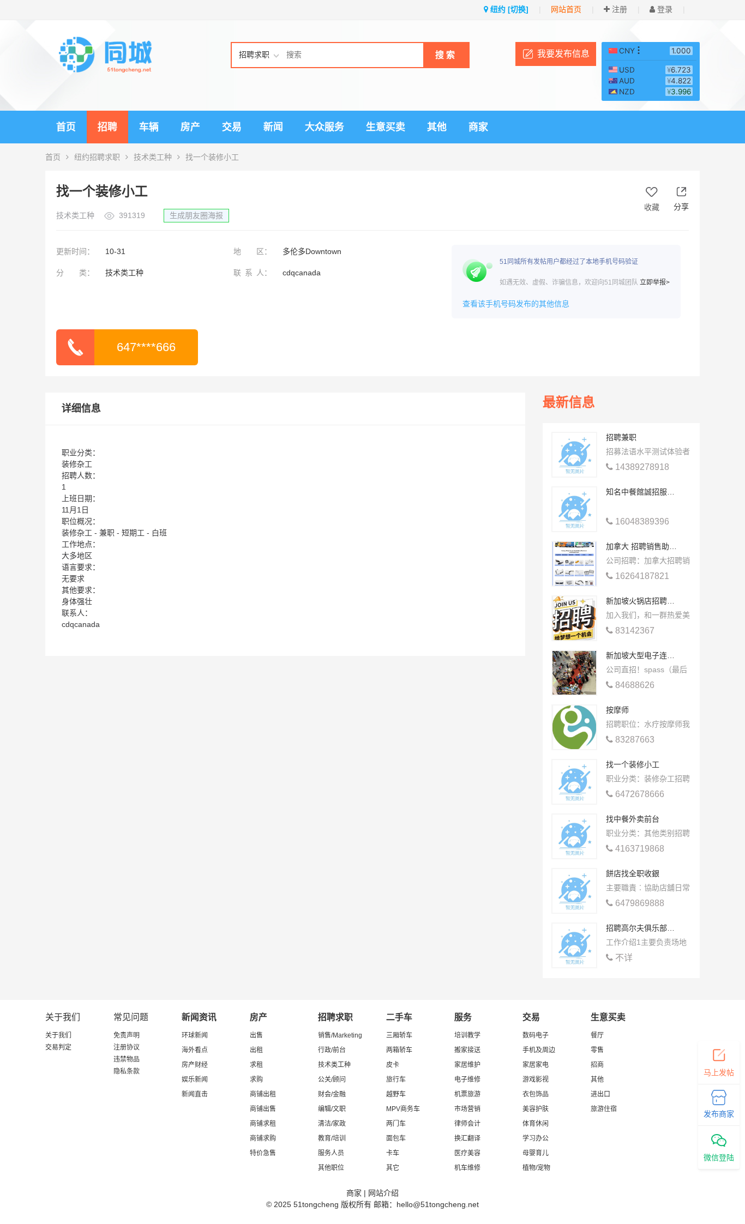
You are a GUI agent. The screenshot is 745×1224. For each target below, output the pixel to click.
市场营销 (467, 1109)
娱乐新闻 (195, 1079)
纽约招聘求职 (97, 157)
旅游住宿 (604, 1109)
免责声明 (126, 1035)
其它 (392, 1168)
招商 (597, 1065)
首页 (66, 127)
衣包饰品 (535, 1094)
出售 (256, 1035)
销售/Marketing (340, 1035)
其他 (437, 127)
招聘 (107, 127)
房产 (190, 127)
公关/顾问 (332, 1079)
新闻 (273, 127)
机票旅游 (467, 1094)
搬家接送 (467, 1050)
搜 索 (445, 54)
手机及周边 (538, 1050)
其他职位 (331, 1168)
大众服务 (324, 127)
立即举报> (655, 282)
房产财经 (195, 1065)
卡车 (392, 1153)
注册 (618, 9)
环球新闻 (195, 1035)
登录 (663, 9)
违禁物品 (126, 1059)
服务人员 (331, 1153)
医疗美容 (467, 1153)
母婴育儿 (535, 1153)
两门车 (396, 1123)
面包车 (396, 1138)
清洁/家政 (332, 1123)
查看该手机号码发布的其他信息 (515, 303)
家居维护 (467, 1065)
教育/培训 (332, 1138)
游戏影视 (535, 1079)
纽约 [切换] (508, 9)
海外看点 (195, 1050)
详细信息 (81, 408)
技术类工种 (153, 157)
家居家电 (535, 1065)
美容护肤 (535, 1109)
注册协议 (126, 1047)
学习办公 (535, 1138)
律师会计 (467, 1123)
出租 (256, 1050)
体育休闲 (535, 1123)
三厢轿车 (399, 1035)
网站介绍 (383, 1193)
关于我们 (58, 1035)
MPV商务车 (403, 1109)
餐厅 (597, 1035)
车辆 (149, 127)
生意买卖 (385, 127)
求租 (256, 1065)
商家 (478, 127)
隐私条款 (126, 1071)
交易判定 (58, 1047)
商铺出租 (263, 1094)
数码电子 (535, 1035)
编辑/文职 (332, 1109)
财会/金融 (332, 1094)
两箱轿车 (399, 1050)
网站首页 (566, 9)
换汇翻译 (467, 1138)
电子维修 (467, 1079)
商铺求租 (263, 1123)
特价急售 (263, 1153)
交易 (232, 127)
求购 (256, 1079)
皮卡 (392, 1065)
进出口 (600, 1094)
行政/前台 (332, 1050)
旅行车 (396, 1079)
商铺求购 (263, 1138)
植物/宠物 (536, 1168)
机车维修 (467, 1168)
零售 (597, 1050)
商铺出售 (263, 1109)
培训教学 (467, 1035)
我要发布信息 (563, 53)
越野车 (396, 1094)
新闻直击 (195, 1094)
